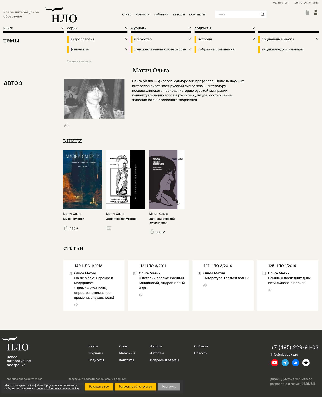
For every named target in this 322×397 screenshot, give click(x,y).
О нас (123, 346)
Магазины (127, 353)
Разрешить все (99, 386)
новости (143, 14)
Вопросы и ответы (164, 360)
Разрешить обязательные (135, 386)
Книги (93, 346)
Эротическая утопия (121, 219)
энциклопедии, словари (282, 49)
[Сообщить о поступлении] (109, 228)
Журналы (96, 353)
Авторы (86, 61)
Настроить (169, 386)
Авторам (157, 353)
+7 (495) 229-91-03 (295, 347)
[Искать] (262, 14)
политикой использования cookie (58, 388)
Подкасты (96, 360)
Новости (200, 353)
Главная (72, 61)
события (161, 14)
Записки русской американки (162, 220)
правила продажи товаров (24, 378)
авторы (179, 14)
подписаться (280, 2)
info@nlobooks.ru (284, 354)
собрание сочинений (216, 49)
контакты (197, 14)
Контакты (126, 360)
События (201, 346)
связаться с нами (307, 2)
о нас (127, 14)
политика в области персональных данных (97, 378)
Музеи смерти (73, 219)
